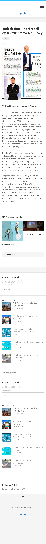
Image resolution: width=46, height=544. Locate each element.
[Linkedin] (25, 13)
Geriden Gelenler (9, 244)
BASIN (6, 38)
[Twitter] (20, 13)
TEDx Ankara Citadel (32, 234)
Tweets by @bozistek (10, 373)
